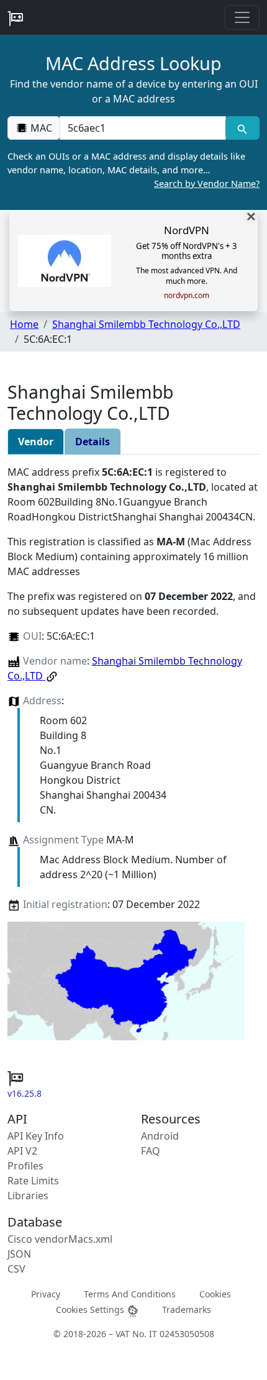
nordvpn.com (186, 296)
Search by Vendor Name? (207, 183)
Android (160, 1136)
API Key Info (35, 1136)
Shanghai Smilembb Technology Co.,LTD (146, 324)
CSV (16, 1269)
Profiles (25, 1166)
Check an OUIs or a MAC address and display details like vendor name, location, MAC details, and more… (133, 169)
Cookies (215, 1294)
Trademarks (186, 1309)
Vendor (35, 441)
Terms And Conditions (130, 1294)
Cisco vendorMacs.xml (59, 1239)
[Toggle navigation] (242, 17)
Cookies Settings (91, 1309)
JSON (19, 1254)
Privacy (45, 1294)
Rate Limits (33, 1180)
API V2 (22, 1151)
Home (24, 324)
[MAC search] (242, 128)
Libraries (27, 1195)
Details (92, 441)
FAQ (150, 1151)
